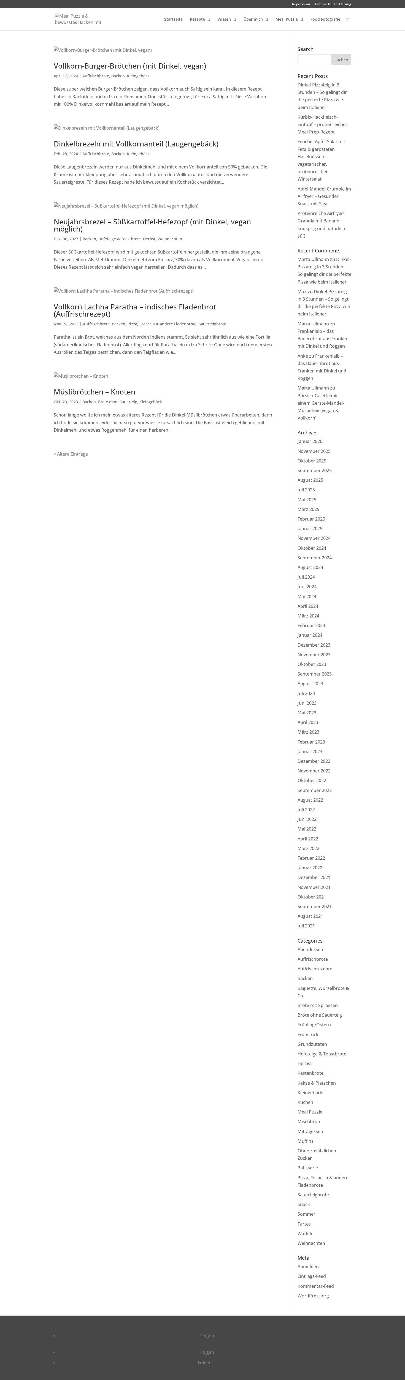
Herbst (149, 238)
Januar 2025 (310, 529)
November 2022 (314, 771)
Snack (304, 1204)
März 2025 (308, 509)
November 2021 (314, 887)
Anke (303, 356)
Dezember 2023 (314, 645)
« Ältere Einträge (71, 454)
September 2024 (315, 558)
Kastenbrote (310, 1073)
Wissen (224, 19)
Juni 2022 (307, 819)
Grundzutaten (312, 1044)
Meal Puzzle (287, 19)
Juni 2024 (307, 587)
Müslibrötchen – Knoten (94, 392)
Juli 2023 (306, 693)
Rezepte (197, 19)
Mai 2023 (307, 713)
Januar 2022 (310, 868)
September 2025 (315, 470)
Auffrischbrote (95, 75)
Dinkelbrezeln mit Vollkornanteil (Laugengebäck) (136, 144)
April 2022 (308, 839)
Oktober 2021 (312, 897)
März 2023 (308, 732)
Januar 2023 (310, 751)
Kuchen (305, 1102)
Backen (118, 75)
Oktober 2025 (312, 461)
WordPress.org (313, 1296)
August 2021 (310, 916)
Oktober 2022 (312, 780)
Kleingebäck (138, 75)
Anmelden (308, 1267)
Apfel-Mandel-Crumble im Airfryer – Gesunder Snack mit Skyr (324, 196)
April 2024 (308, 606)
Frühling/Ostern (314, 1025)
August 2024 (310, 567)
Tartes (304, 1224)
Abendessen (310, 949)
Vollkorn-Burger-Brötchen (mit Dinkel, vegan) (130, 66)
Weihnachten (170, 238)
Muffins (306, 1141)
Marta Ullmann (313, 259)
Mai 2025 (307, 500)
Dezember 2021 (314, 877)
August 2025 (310, 480)
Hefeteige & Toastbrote (119, 238)
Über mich (253, 19)
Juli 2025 (306, 490)
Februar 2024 (311, 625)
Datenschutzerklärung (333, 4)
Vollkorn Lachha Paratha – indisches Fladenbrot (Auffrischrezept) (135, 310)
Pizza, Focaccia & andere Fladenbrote (162, 323)
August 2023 (310, 684)
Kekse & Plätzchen (317, 1083)
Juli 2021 (306, 926)
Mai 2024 (307, 597)
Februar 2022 (311, 858)
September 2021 (315, 906)
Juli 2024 (306, 577)
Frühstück (308, 1034)
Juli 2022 (306, 810)
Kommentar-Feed (316, 1286)
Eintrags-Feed (312, 1276)
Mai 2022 (307, 829)
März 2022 (308, 848)
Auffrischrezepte (315, 969)
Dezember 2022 (314, 761)
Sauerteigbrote (212, 323)
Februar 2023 (311, 742)
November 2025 (314, 451)
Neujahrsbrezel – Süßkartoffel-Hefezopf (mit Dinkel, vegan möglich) (152, 225)
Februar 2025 (311, 519)
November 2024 (314, 538)
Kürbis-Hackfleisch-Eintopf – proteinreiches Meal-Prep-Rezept (323, 124)
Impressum (301, 4)
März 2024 (308, 616)
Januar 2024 (310, 635)
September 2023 (315, 674)
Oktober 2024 (312, 548)
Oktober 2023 (312, 664)
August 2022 (310, 800)
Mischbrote (310, 1121)
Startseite (173, 19)
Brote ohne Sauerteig (117, 401)
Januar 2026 (310, 441)
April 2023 (308, 722)
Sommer (306, 1214)
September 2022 (315, 790)
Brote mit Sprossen (318, 1005)
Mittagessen (310, 1131)
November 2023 (314, 655)
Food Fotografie (325, 19)
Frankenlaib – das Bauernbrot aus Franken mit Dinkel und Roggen (323, 338)
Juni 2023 (307, 703)
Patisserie (308, 1168)
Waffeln (306, 1234)
